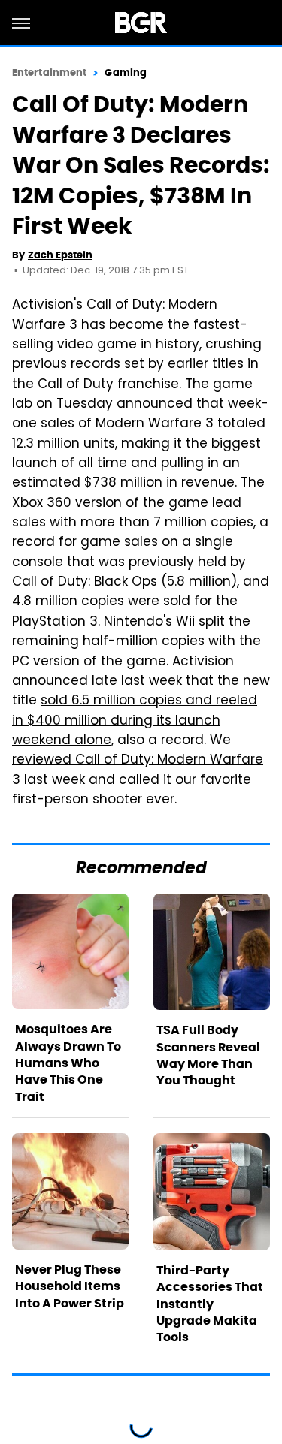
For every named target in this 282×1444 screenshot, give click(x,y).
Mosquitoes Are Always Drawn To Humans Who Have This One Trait (68, 1063)
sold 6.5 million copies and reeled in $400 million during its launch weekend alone (134, 721)
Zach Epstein (60, 255)
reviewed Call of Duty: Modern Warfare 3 (137, 770)
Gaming (126, 72)
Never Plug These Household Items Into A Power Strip (69, 1286)
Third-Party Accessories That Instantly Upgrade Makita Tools (209, 1304)
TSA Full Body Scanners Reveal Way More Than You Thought (208, 1055)
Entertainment (49, 72)
